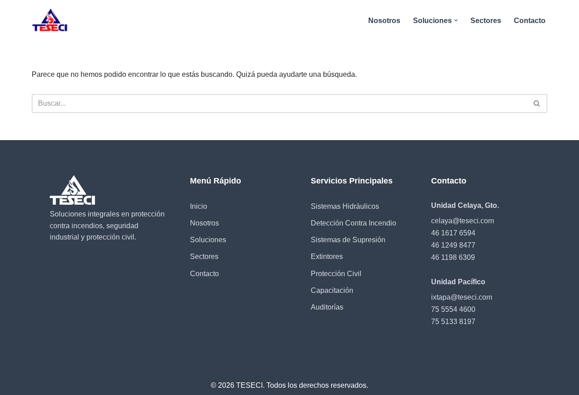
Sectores (485, 20)
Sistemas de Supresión (348, 240)
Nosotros (384, 20)
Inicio (198, 206)
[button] (456, 20)
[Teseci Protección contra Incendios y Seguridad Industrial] (50, 20)
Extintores (327, 256)
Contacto (530, 20)
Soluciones (208, 240)
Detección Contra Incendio (353, 223)
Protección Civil (336, 273)
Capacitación (332, 290)
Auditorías (327, 307)
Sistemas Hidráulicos (345, 206)
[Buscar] (537, 103)
